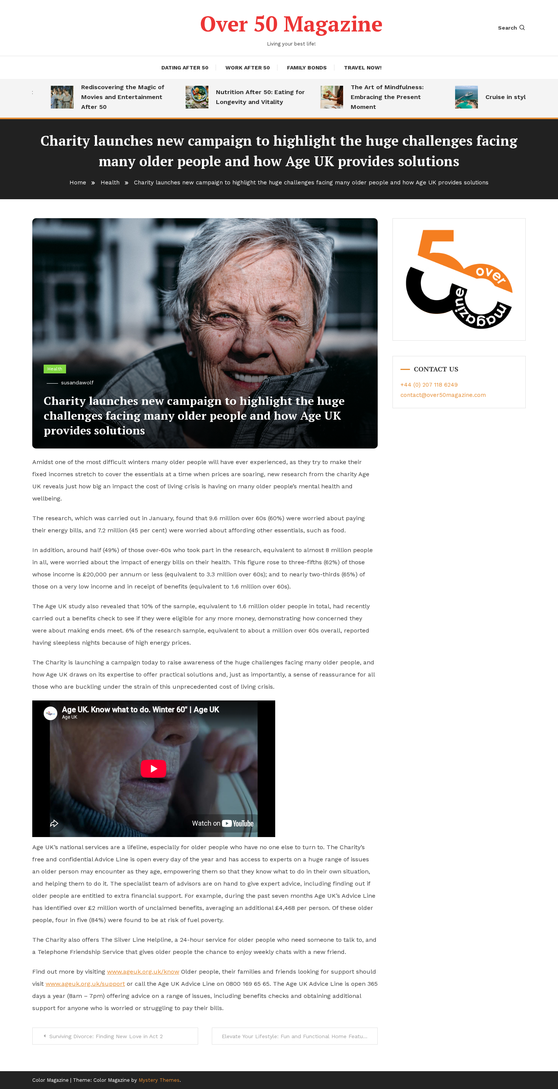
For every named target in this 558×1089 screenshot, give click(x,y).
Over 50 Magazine (291, 23)
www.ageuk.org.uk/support (85, 983)
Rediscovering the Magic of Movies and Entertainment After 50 (105, 96)
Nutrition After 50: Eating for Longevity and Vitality (243, 96)
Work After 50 (247, 68)
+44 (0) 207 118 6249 (429, 384)
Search (507, 28)
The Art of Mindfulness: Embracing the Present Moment (370, 96)
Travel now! (362, 68)
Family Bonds (307, 68)
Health (54, 368)
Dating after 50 (184, 68)
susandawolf (77, 382)
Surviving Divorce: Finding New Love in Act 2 (106, 1036)
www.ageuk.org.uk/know (143, 971)
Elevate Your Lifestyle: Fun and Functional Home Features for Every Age (300, 1036)
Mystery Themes (159, 1080)
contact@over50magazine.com (443, 395)
